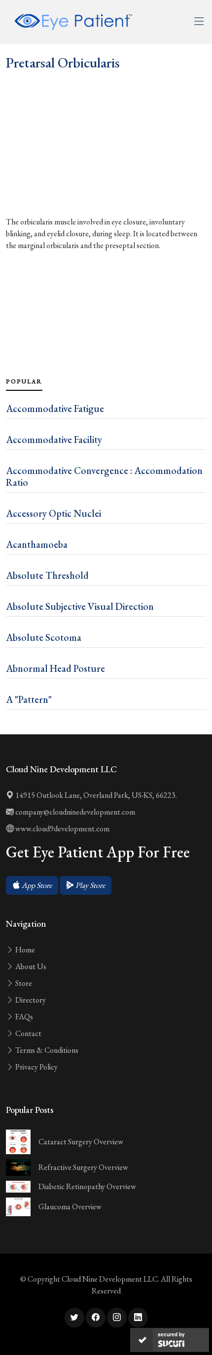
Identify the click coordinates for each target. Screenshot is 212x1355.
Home (24, 950)
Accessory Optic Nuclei (53, 513)
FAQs (23, 1016)
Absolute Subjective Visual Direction (80, 606)
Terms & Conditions (46, 1050)
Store (23, 983)
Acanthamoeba (37, 544)
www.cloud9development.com (61, 828)
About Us (30, 966)
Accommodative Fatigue (55, 408)
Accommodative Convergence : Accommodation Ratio (104, 476)
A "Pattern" (29, 699)
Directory (30, 1000)
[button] (32, 885)
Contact (27, 1033)
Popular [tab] (24, 381)
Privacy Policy (36, 1067)
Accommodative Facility (54, 439)
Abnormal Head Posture (55, 668)
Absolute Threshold (47, 575)
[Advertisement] (106, 165)
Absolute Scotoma (43, 637)
